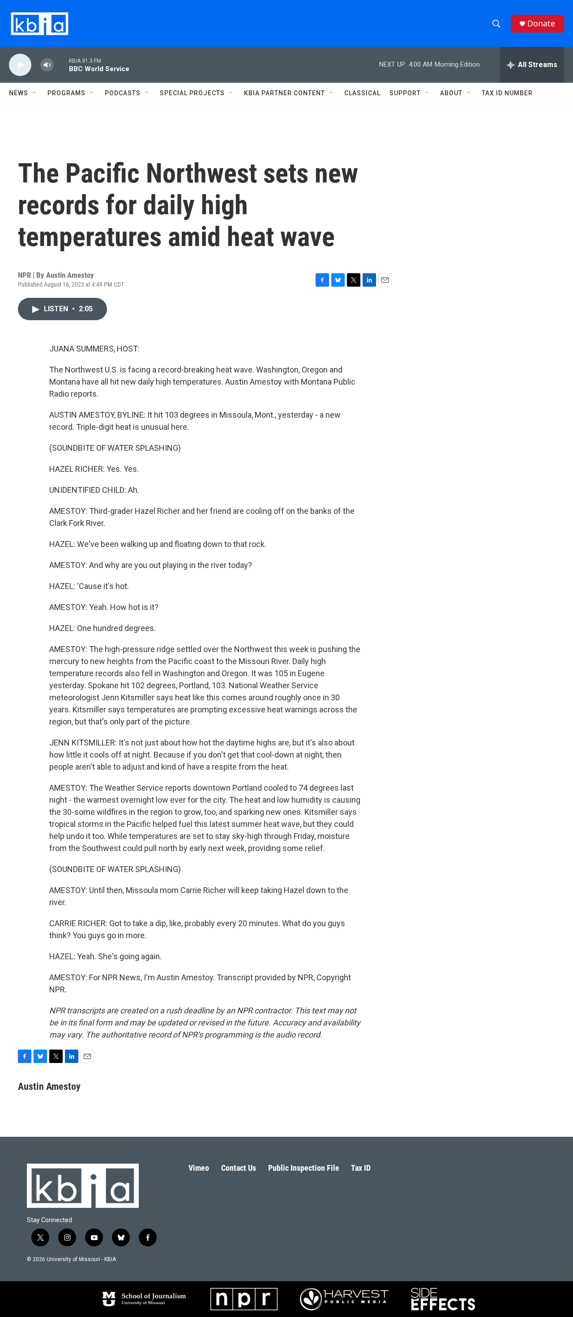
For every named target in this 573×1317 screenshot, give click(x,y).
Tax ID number (507, 93)
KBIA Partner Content (284, 93)
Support (405, 93)
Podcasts (123, 93)
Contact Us (238, 1168)
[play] (20, 65)
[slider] (61, 64)
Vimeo (198, 1168)
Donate (541, 23)
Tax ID (361, 1168)
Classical (362, 93)
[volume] (47, 65)
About (451, 93)
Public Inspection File (303, 1168)
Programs (66, 93)
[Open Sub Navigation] (34, 93)
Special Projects (192, 93)
